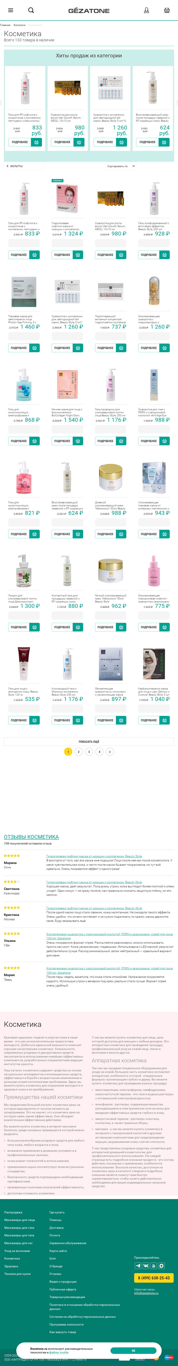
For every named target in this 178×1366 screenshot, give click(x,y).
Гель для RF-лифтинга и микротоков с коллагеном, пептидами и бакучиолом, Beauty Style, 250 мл (24, 117)
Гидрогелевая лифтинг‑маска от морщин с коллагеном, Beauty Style (94, 856)
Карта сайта (58, 1251)
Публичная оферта (62, 1289)
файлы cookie (58, 1352)
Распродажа (13, 1212)
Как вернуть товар (62, 1332)
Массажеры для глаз (19, 1227)
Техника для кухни (17, 1274)
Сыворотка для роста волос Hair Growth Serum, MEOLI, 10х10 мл (66, 117)
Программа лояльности (66, 1324)
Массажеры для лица (19, 1220)
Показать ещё (89, 741)
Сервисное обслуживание (67, 1243)
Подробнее (20, 142)
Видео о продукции (63, 1281)
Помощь (55, 1220)
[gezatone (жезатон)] (89, 10)
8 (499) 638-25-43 (154, 1277)
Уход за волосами (17, 1251)
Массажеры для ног (18, 1243)
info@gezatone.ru (146, 1293)
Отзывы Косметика (31, 837)
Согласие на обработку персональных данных (82, 1316)
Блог (52, 1258)
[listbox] (121, 166)
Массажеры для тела (19, 1235)
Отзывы (55, 1274)
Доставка (56, 1227)
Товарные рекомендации (67, 1297)
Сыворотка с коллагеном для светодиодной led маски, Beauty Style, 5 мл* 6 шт (109, 117)
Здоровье (11, 1266)
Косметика (12, 1258)
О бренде (55, 1266)
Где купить (57, 1212)
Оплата (54, 1235)
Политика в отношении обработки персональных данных (84, 1307)
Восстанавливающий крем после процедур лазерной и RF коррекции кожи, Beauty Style (153, 117)
